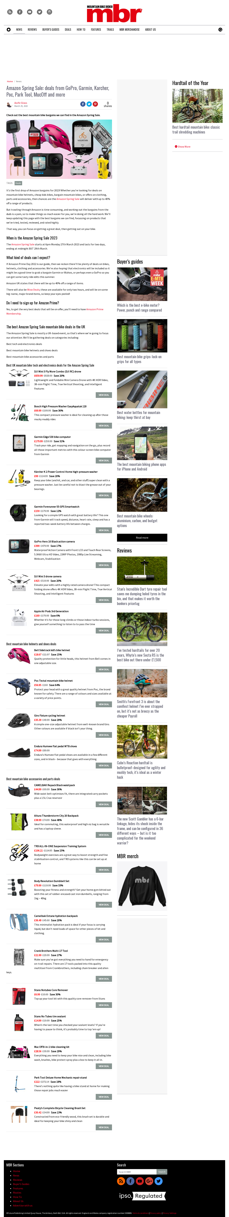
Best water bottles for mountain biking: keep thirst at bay (138, 415)
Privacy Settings (169, 1213)
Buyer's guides (130, 261)
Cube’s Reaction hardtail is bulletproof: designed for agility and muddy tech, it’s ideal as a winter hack (141, 770)
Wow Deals (33, 289)
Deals (18, 183)
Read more (142, 537)
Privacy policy (156, 1213)
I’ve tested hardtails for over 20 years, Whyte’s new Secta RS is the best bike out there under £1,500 (140, 654)
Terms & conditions (140, 1213)
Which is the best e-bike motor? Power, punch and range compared (139, 307)
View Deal (104, 394)
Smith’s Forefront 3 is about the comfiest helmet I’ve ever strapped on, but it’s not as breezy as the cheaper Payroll (140, 708)
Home (10, 81)
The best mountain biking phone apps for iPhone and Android (141, 466)
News (19, 81)
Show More (183, 146)
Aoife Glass (20, 102)
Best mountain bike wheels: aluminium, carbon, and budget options (137, 520)
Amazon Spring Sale (67, 199)
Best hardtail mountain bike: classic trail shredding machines (196, 129)
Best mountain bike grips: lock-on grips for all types (139, 359)
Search (161, 1171)
